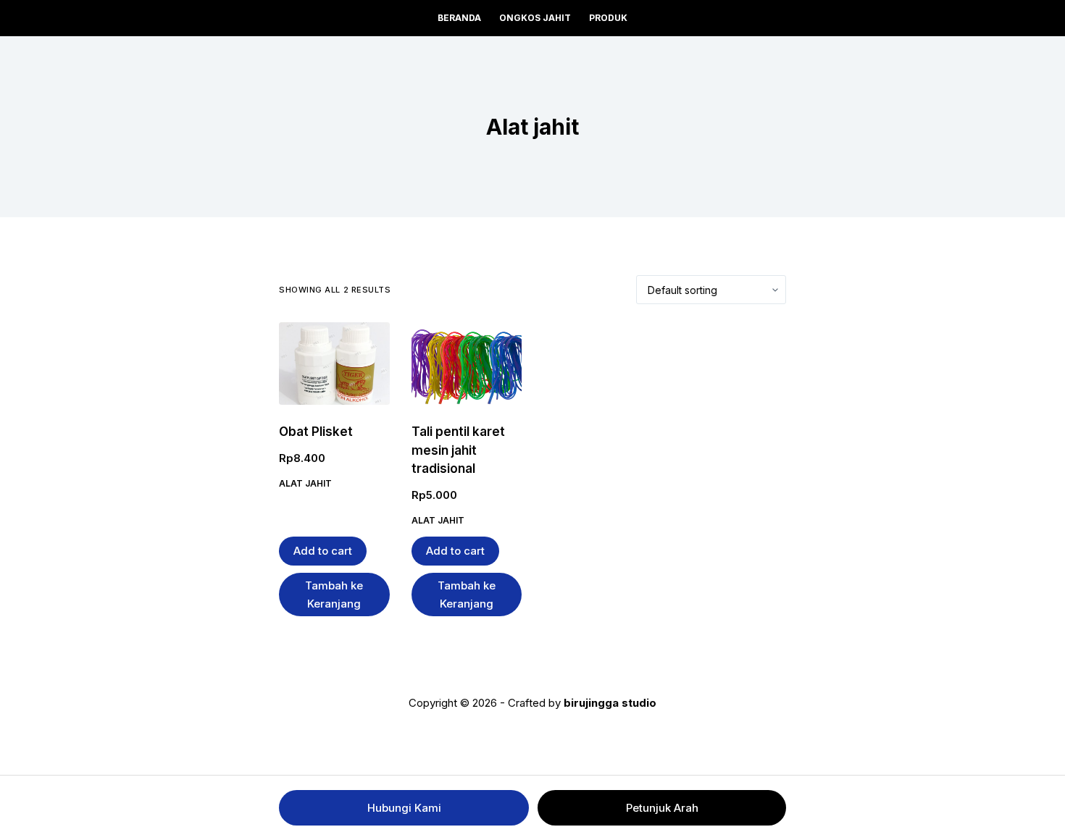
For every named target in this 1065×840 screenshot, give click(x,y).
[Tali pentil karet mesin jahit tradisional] (467, 363)
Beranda (459, 17)
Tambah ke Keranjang (334, 594)
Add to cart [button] (322, 551)
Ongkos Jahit (535, 17)
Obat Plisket (316, 431)
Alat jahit (305, 483)
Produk (608, 17)
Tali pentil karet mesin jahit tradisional (458, 450)
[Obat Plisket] (334, 363)
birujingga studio (610, 703)
